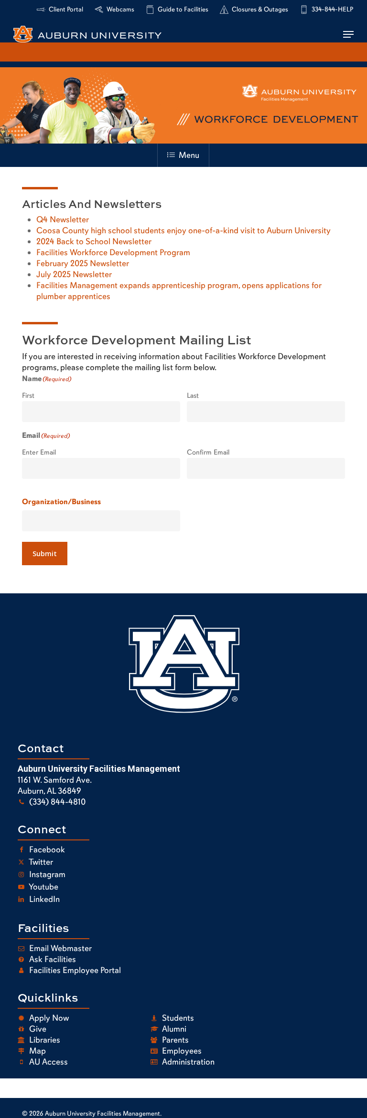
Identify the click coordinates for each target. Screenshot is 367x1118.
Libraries (43, 1040)
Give (36, 1029)
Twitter (40, 862)
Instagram (46, 874)
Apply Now (48, 1018)
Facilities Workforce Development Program (113, 252)
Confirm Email (208, 452)
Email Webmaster (59, 948)
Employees (181, 1051)
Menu (189, 155)
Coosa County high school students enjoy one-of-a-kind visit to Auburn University (183, 230)
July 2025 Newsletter (74, 274)
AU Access (47, 1061)
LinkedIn (43, 899)
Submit (44, 553)
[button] (348, 34)
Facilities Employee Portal (74, 970)
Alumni (173, 1029)
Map (36, 1051)
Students (177, 1018)
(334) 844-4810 (56, 802)
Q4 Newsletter (62, 219)
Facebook (46, 849)
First (28, 395)
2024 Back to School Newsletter (93, 241)
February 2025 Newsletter (82, 263)
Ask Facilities (51, 959)
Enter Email (39, 452)
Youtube (42, 886)
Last (193, 395)
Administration (187, 1061)
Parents (174, 1040)
